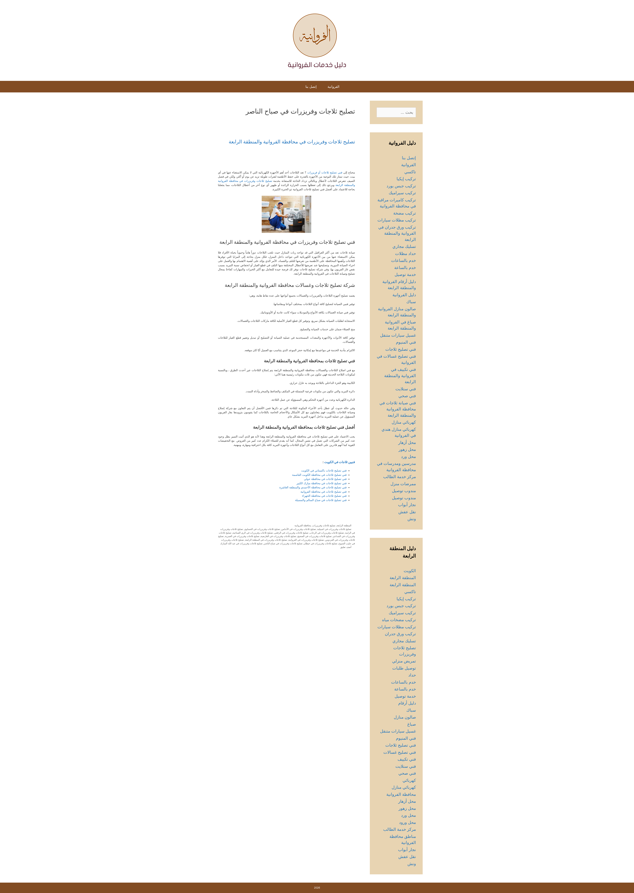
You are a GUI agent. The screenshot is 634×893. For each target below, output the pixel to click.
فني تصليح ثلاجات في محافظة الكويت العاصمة (319, 474)
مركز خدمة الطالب (399, 476)
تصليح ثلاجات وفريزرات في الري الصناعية (253, 532)
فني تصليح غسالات (399, 752)
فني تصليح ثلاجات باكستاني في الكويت (324, 470)
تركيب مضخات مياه (399, 619)
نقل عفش (407, 511)
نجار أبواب (407, 504)
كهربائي (409, 780)
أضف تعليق (345, 547)
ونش (411, 518)
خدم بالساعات (403, 260)
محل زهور (407, 449)
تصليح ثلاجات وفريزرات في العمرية (242, 536)
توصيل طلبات (404, 668)
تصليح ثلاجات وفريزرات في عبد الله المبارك (241, 543)
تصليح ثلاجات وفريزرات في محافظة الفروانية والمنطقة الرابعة (292, 142)
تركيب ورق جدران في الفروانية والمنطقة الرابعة (397, 233)
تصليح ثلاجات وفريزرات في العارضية (278, 536)
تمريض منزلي (404, 660)
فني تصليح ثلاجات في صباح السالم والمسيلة (321, 500)
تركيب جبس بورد (401, 185)
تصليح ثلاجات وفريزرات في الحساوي (262, 529)
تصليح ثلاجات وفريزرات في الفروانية (306, 539)
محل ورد (408, 456)
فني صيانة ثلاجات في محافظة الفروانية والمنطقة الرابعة (397, 409)
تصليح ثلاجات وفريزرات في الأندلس (298, 529)
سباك (411, 301)
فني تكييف (407, 759)
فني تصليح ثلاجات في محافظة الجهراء (324, 495)
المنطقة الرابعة (344, 525)
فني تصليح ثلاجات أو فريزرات (324, 172)
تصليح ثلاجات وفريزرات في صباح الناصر (283, 543)
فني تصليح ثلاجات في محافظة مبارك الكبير (322, 483)
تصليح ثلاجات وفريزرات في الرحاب (327, 532)
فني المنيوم (406, 342)
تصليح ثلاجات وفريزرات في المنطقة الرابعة (266, 539)
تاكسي (410, 171)
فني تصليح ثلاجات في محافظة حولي (325, 479)
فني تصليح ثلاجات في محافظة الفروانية (323, 491)
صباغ (411, 724)
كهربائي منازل (404, 422)
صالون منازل (405, 717)
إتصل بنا (311, 87)
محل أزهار (407, 442)
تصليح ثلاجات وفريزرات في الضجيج (315, 536)
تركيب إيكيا (406, 178)
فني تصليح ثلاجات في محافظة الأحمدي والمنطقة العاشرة (313, 487)
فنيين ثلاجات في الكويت (339, 462)
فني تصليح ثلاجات (400, 349)
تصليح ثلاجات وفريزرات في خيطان (320, 543)
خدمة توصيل (405, 274)
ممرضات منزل (403, 483)
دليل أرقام (407, 703)
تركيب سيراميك (402, 192)
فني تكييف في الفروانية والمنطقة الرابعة (400, 375)
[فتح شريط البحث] (296, 86)
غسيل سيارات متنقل (398, 335)
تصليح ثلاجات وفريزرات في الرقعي (291, 532)
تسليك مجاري (404, 246)
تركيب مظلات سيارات (396, 220)
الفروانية (333, 87)
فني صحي (407, 395)
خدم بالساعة (405, 267)
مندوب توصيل (404, 490)
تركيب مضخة (404, 213)
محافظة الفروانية (303, 525)
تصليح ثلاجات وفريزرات (324, 525)
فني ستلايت (405, 388)
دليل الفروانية (404, 294)
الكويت (410, 570)
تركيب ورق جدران (400, 633)
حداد (412, 675)
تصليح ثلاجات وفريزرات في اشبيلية (334, 529)
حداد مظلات (405, 253)
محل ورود (407, 822)
